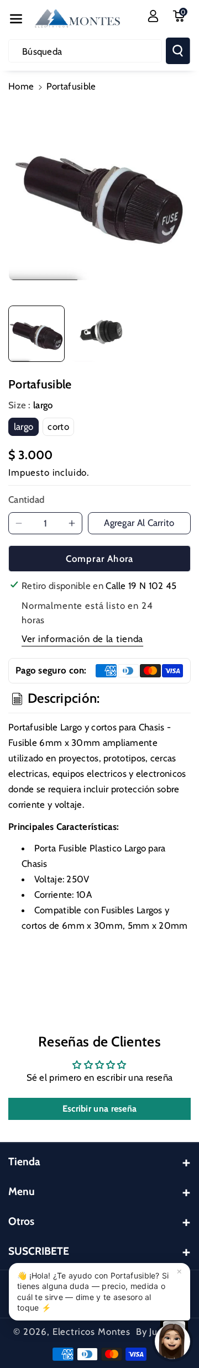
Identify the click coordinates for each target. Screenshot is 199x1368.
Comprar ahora (100, 558)
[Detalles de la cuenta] (153, 16)
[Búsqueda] (178, 51)
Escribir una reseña (99, 1108)
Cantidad (26, 499)
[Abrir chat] (172, 1341)
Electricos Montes (91, 1331)
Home (21, 86)
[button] (16, 18)
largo (24, 426)
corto (58, 426)
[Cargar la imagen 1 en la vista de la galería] (36, 334)
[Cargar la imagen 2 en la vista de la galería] (99, 334)
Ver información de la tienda (82, 638)
